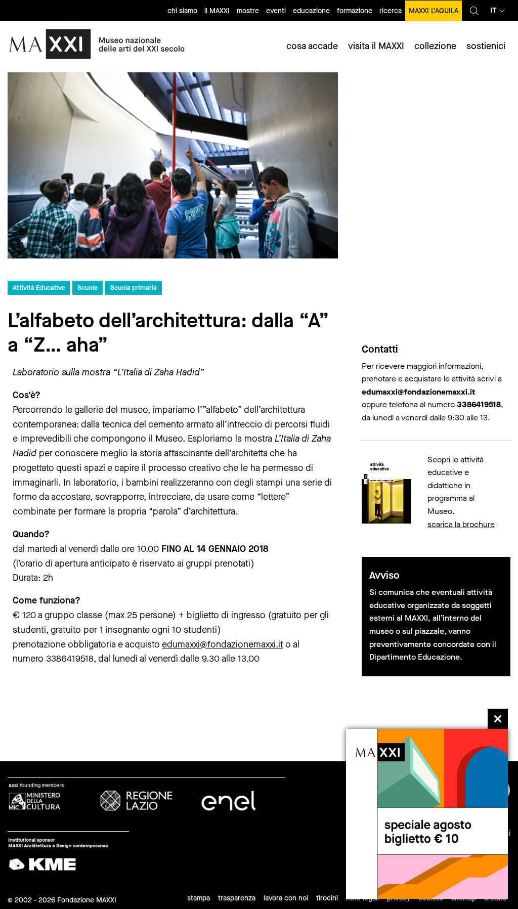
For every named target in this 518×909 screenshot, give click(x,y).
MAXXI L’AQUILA (433, 11)
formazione (354, 11)
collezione (435, 46)
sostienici (485, 46)
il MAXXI (217, 11)
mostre (248, 11)
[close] (498, 719)
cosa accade (312, 46)
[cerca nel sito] (474, 10)
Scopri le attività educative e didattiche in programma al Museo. (455, 485)
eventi (276, 11)
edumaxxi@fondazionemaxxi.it (222, 644)
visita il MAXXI (376, 46)
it (493, 10)
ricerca (390, 11)
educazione (311, 11)
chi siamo (182, 11)
